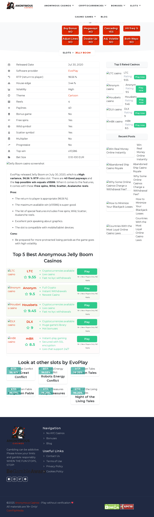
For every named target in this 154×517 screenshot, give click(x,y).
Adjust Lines (70, 38)
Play (87, 271)
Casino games (84, 17)
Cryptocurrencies (91, 5)
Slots (134, 5)
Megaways (90, 28)
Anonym (29, 288)
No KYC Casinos (55, 433)
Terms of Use (54, 461)
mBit (30, 338)
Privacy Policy (54, 466)
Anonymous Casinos (57, 5)
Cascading (110, 28)
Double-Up (90, 38)
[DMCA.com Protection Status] (112, 506)
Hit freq (130, 28)
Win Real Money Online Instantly (142, 152)
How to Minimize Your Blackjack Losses (141, 206)
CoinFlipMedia (15, 510)
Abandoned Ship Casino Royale (140, 168)
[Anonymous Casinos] (20, 5)
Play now (140, 77)
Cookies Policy (54, 471)
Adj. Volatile (111, 38)
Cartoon (73, 95)
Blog (104, 17)
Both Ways (131, 38)
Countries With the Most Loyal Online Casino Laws (141, 229)
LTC (30, 271)
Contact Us (53, 456)
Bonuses (117, 5)
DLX (29, 322)
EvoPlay (73, 70)
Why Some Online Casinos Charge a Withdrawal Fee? (140, 185)
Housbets (29, 305)
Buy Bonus (70, 28)
